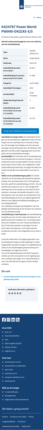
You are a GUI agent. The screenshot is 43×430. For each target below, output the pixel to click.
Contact (5, 417)
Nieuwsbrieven (10, 396)
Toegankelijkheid (8, 421)
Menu (39, 17)
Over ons (8, 332)
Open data (9, 369)
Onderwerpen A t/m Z (13, 362)
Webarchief (26, 426)
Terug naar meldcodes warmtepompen (20, 131)
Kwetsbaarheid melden (11, 426)
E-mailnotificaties (11, 392)
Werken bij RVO (11, 347)
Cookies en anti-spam (18, 417)
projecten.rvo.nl (11, 373)
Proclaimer (21, 421)
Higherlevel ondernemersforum (17, 399)
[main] (21, 167)
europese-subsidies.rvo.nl (14, 377)
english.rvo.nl (10, 351)
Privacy (31, 417)
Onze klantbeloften (12, 336)
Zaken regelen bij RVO (13, 343)
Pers (6, 340)
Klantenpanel (10, 381)
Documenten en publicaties (15, 366)
